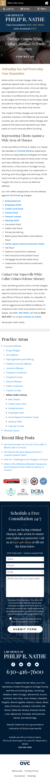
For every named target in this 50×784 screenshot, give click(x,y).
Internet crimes (13, 216)
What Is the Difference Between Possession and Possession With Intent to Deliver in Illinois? (25, 467)
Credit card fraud (14, 208)
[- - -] (3, 3)
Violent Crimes (13, 390)
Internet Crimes (16, 426)
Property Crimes (14, 377)
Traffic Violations (14, 386)
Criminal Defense (12, 346)
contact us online (32, 316)
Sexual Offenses (14, 381)
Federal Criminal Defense (18, 363)
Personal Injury (11, 430)
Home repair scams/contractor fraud (24, 244)
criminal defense (25, 151)
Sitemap (31, 776)
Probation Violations (16, 372)
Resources (17, 771)
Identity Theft (15, 421)
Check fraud (11, 212)
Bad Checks (14, 399)
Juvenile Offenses (14, 368)
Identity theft (12, 220)
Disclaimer (16, 622)
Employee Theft (16, 412)
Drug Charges (13, 350)
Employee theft (13, 205)
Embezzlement (13, 201)
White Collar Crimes (16, 395)
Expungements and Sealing (20, 359)
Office (43, 9)
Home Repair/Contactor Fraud (23, 417)
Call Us (10, 9)
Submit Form (25, 629)
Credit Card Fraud (17, 404)
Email (26, 9)
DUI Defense (12, 355)
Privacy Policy (32, 622)
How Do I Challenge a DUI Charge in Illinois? (26, 459)
